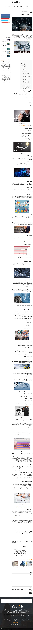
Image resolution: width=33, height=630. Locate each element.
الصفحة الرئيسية (14, 629)
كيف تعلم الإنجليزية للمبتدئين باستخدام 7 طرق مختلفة (21, 507)
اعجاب (1, 15)
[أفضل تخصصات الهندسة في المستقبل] (29, 563)
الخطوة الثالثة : (25, 68)
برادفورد (30, 6)
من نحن (6, 629)
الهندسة (27, 6)
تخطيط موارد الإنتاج (25, 88)
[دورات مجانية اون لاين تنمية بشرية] (8, 52)
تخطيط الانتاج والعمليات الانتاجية (24, 532)
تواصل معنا (4, 629)
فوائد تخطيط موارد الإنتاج (26, 87)
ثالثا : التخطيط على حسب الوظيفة (26, 78)
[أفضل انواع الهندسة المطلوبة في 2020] (8, 49)
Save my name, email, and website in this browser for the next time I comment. (22, 590)
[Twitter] (17, 555)
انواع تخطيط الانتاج (22, 531)
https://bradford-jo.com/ (24, 547)
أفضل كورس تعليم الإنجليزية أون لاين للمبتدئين (4, 40)
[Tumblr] (19, 555)
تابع (1, 16)
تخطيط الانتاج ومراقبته (17, 532)
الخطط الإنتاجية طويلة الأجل (27, 76)
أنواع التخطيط (23, 71)
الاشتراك (2, 22)
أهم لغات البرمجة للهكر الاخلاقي (6, 62)
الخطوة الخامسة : (25, 70)
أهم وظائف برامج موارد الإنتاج (26, 86)
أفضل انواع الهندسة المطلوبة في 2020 (4, 48)
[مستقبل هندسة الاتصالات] (22, 563)
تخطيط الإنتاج (26, 79)
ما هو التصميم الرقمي (29, 541)
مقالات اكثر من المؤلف (23, 559)
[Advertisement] (22, 57)
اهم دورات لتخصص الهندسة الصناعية (24, 125)
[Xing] (14, 555)
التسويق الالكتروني (21, 6)
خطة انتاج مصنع (24, 533)
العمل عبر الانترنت (15, 6)
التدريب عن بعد (22, 8)
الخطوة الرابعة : (25, 69)
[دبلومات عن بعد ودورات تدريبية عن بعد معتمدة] (8, 56)
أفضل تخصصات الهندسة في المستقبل (29, 567)
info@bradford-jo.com (15, 622)
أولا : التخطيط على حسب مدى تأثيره (27, 72)
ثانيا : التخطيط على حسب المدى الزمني (27, 75)
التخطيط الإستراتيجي (27, 73)
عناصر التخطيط (24, 64)
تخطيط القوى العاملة (27, 81)
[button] (2, 6)
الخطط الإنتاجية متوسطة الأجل (27, 77)
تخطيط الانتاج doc (18, 531)
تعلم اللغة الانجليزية (8, 6)
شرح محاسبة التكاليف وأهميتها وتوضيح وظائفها (16, 542)
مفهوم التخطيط (23, 63)
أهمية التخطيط (24, 65)
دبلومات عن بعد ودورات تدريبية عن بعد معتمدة (3, 55)
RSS (9, 59)
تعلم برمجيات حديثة (28, 8)
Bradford (24, 546)
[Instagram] (24, 555)
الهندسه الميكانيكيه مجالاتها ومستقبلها (15, 567)
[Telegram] (15, 624)
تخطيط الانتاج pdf (30, 532)
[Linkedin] (22, 555)
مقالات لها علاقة (30, 559)
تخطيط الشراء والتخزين (27, 82)
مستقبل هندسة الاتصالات (22, 566)
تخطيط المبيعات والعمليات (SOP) (26, 83)
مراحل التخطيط (24, 66)
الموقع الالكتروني (10, 629)
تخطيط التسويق (26, 80)
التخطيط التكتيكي (26, 74)
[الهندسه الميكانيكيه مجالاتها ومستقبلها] (15, 563)
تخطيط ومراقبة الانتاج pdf (29, 533)
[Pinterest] (21, 555)
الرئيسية (31, 11)
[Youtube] (16, 555)
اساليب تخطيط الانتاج (27, 531)
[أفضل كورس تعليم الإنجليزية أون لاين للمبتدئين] (8, 40)
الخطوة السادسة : (25, 71)
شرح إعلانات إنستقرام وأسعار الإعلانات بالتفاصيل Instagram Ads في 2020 (4, 44)
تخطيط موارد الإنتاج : (24, 85)
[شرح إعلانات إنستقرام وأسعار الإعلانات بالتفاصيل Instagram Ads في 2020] (8, 44)
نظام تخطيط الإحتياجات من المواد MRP (26, 84)
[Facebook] (25, 555)
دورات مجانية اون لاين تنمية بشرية (3, 52)
